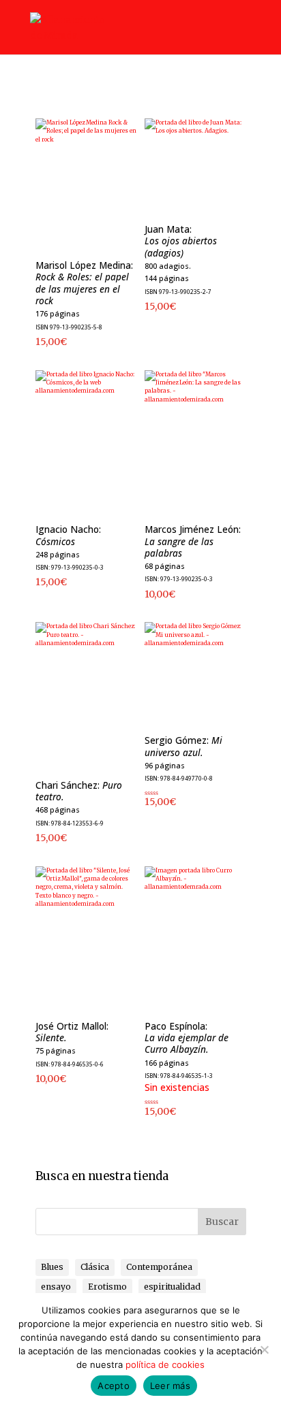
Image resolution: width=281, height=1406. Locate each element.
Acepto (114, 1385)
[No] (264, 1349)
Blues (52, 1267)
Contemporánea (159, 1267)
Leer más (170, 1385)
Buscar (222, 1221)
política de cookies (165, 1364)
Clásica (94, 1267)
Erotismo (107, 1286)
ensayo (56, 1286)
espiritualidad (172, 1286)
